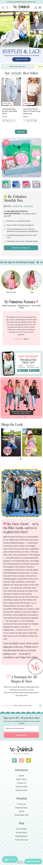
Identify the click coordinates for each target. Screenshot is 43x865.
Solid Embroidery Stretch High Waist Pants (9, 111)
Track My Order (21, 787)
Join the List (21, 735)
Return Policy (21, 779)
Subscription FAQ (21, 815)
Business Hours (21, 790)
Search (21, 776)
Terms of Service (21, 840)
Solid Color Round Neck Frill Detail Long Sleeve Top (31, 111)
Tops (32, 292)
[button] (7, 7)
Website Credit (22, 863)
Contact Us (21, 783)
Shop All (21, 132)
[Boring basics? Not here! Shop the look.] (21, 37)
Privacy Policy (21, 832)
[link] (17, 705)
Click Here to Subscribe (21, 248)
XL (14, 120)
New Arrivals (11, 292)
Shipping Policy (21, 836)
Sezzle (21, 811)
